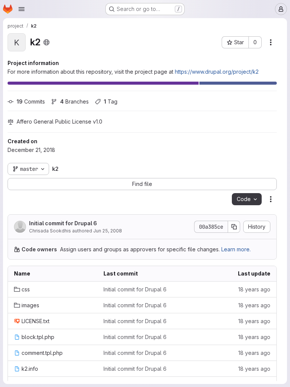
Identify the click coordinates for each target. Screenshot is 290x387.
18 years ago (254, 289)
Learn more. (236, 249)
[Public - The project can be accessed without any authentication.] (46, 42)
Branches (74, 101)
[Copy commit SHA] (234, 227)
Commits (31, 101)
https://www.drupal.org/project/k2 (217, 71)
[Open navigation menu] (21, 9)
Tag (110, 101)
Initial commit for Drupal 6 (63, 223)
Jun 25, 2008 (107, 231)
